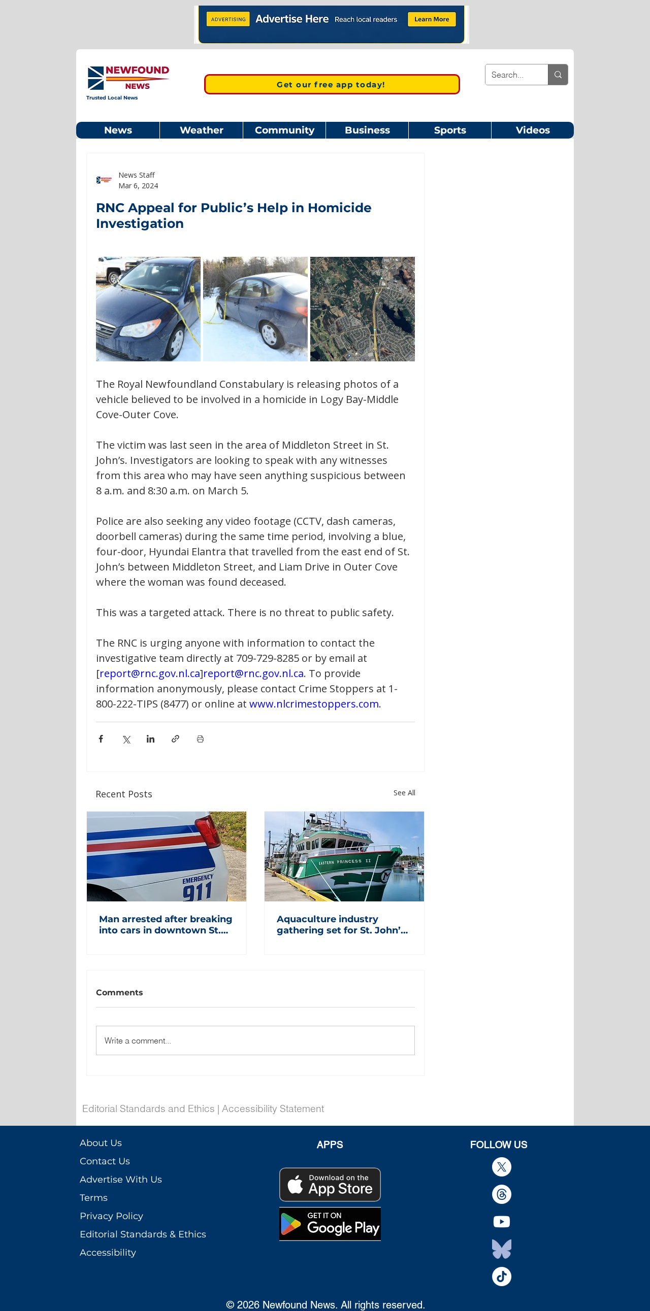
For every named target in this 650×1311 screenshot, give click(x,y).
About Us (101, 1143)
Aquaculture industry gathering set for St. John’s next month (341, 925)
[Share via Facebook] (101, 739)
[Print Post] (200, 739)
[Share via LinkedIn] (150, 739)
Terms (94, 1197)
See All (404, 792)
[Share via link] (175, 739)
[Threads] (501, 1194)
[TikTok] (501, 1276)
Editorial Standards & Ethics (143, 1234)
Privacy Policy (111, 1216)
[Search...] (558, 74)
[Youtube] (501, 1221)
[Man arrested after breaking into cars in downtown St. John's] (166, 856)
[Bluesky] (501, 1249)
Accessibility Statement (273, 1108)
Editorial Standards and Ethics (148, 1108)
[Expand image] (148, 309)
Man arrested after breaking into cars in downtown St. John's (166, 925)
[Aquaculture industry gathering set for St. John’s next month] (344, 856)
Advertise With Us (121, 1179)
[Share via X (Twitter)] (126, 739)
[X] (501, 1166)
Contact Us (105, 1161)
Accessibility (108, 1252)
